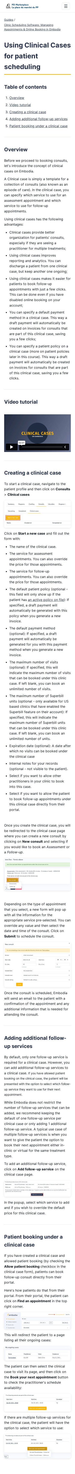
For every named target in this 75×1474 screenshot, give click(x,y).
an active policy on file (46, 600)
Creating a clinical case (27, 112)
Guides (8, 19)
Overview (16, 98)
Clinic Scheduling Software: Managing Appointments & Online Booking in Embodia (32, 27)
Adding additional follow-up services (38, 119)
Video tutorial (20, 105)
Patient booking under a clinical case (38, 126)
